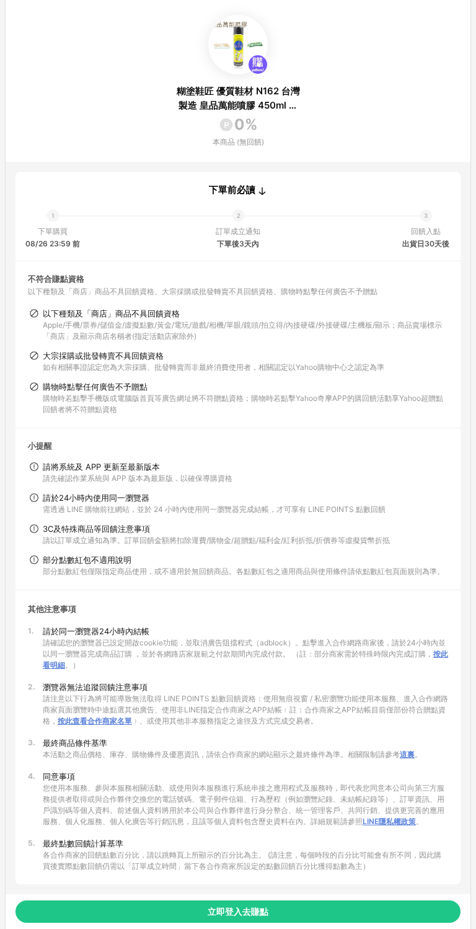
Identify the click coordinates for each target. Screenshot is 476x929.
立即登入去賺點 (238, 911)
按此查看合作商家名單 (95, 720)
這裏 (407, 754)
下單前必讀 (232, 189)
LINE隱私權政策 (389, 821)
